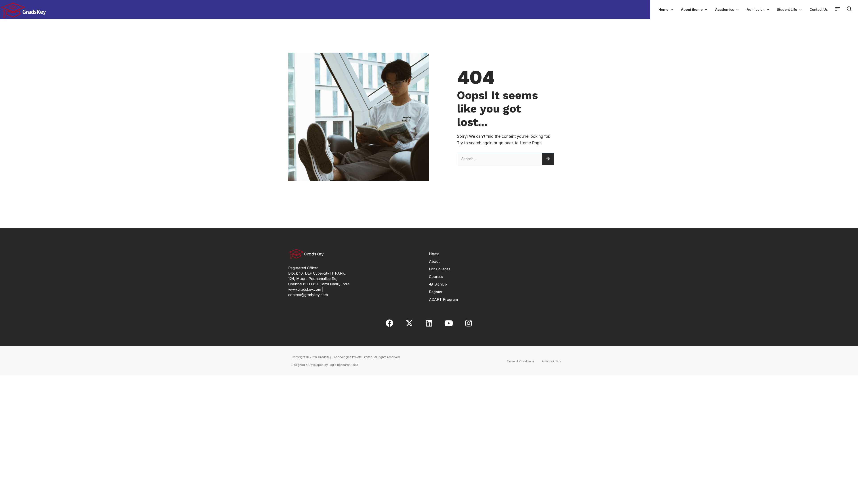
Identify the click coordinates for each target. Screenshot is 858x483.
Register (436, 292)
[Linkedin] (429, 323)
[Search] (548, 159)
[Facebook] (389, 323)
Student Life (787, 9)
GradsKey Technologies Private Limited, (345, 357)
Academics (724, 9)
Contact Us (819, 9)
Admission (756, 9)
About (434, 261)
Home (663, 9)
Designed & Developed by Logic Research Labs (325, 364)
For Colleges (439, 269)
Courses (436, 276)
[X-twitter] (409, 323)
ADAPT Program (443, 299)
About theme (692, 9)
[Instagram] (468, 323)
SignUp (440, 284)
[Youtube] (448, 323)
